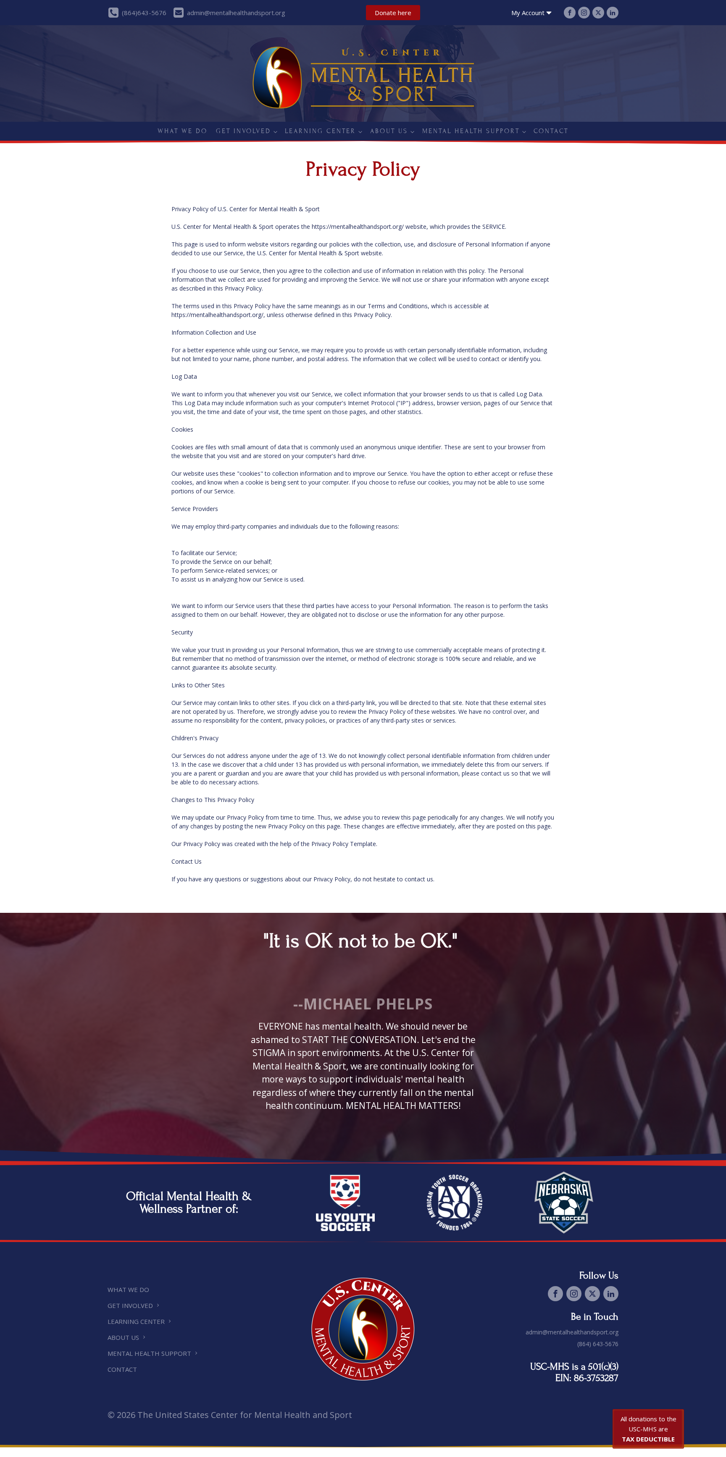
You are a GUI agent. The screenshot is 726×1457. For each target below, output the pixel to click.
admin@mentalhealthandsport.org (572, 1332)
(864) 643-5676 (597, 1344)
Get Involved (243, 131)
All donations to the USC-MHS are (648, 1429)
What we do (183, 131)
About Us (389, 131)
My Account (527, 12)
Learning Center (320, 131)
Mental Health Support (471, 131)
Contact (551, 131)
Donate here (393, 12)
